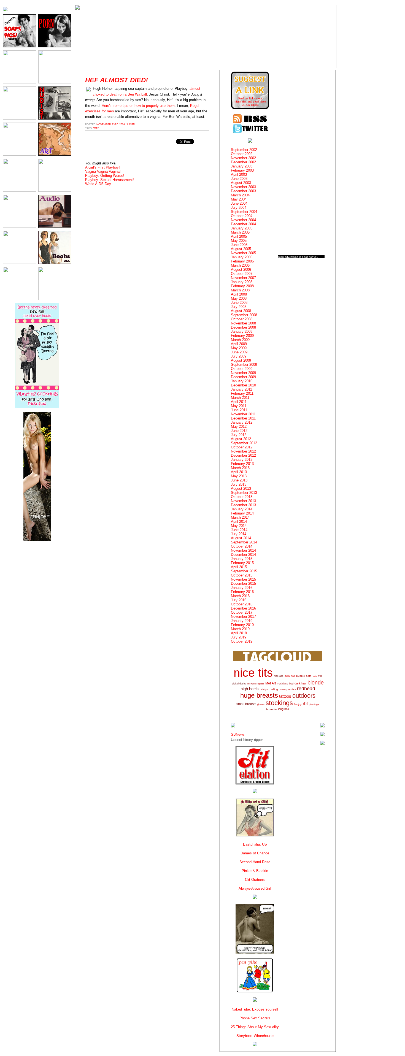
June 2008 (239, 302)
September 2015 (244, 571)
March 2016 (240, 596)
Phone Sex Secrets (255, 1018)
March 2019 (240, 629)
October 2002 (241, 154)
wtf (96, 128)
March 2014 (240, 517)
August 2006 (241, 269)
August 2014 (241, 538)
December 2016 (243, 608)
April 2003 (239, 174)
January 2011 (241, 389)
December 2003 (243, 191)
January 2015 (241, 559)
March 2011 (240, 398)
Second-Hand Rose (254, 862)
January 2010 (241, 381)
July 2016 (238, 600)
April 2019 (239, 633)
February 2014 (242, 513)
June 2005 (239, 245)
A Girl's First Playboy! (102, 167)
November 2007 (243, 278)
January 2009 (241, 331)
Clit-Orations (255, 880)
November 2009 (243, 373)
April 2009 (239, 344)
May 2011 (238, 406)
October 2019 (241, 641)
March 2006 (240, 265)
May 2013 (239, 476)
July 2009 (238, 356)
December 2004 (243, 224)
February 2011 (242, 393)
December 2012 (243, 455)
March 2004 (240, 195)
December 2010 (243, 385)
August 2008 (241, 311)
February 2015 (242, 563)
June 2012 (239, 431)
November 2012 (243, 451)
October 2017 (241, 612)
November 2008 (243, 323)
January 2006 (241, 257)
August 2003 (241, 183)
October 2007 (241, 274)
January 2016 (241, 588)
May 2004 (239, 199)
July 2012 (238, 435)
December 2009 (243, 377)
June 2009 (239, 352)
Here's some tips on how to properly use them (138, 106)
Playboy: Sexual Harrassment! (109, 180)
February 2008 (242, 286)
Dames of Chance (255, 853)
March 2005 (240, 232)
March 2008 (240, 290)
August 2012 (241, 439)
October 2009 (241, 369)
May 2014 (239, 526)
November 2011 (243, 414)
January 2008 (241, 282)
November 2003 (243, 187)
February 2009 (242, 336)
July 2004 (238, 207)
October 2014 (241, 546)
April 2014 (239, 521)
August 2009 (241, 360)
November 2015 (243, 579)
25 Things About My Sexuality (255, 1027)
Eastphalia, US (255, 844)
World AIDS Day (98, 184)
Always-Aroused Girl (255, 888)
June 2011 (239, 410)
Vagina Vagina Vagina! (103, 171)
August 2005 (241, 249)
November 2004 (243, 220)
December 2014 (243, 555)
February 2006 (242, 261)
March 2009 (240, 340)
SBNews (238, 734)
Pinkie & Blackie (255, 871)
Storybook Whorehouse (255, 1036)
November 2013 (243, 501)
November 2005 (243, 253)
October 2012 (241, 447)
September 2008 (244, 315)
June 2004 (239, 203)
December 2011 (243, 418)
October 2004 (241, 216)
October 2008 (241, 319)
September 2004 (244, 212)
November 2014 (243, 550)
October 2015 (241, 575)
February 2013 (242, 464)
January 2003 (241, 166)
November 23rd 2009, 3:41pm (115, 124)
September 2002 (244, 150)
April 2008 (239, 294)
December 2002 (243, 162)
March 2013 (240, 468)
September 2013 (244, 493)
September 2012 (244, 443)
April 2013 (239, 472)
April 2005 (239, 236)
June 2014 (239, 530)
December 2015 (243, 583)
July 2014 (238, 534)
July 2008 (238, 307)
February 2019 (242, 625)
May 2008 (239, 298)
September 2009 (244, 364)
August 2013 (241, 488)
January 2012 (241, 422)
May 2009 (239, 348)
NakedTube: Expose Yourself (255, 1009)
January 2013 (241, 459)
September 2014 (244, 542)
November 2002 (243, 158)
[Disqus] (147, 258)
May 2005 (239, 241)
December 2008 (243, 327)
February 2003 (242, 170)
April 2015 (239, 567)
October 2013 (241, 497)
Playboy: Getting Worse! (104, 176)
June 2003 (239, 179)
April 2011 (239, 402)
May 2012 (239, 426)
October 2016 (241, 604)
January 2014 (241, 509)
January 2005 (241, 228)
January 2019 (241, 621)
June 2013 (239, 480)
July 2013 (238, 484)
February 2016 (242, 592)
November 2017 (243, 616)
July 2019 (238, 637)
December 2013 (243, 505)
